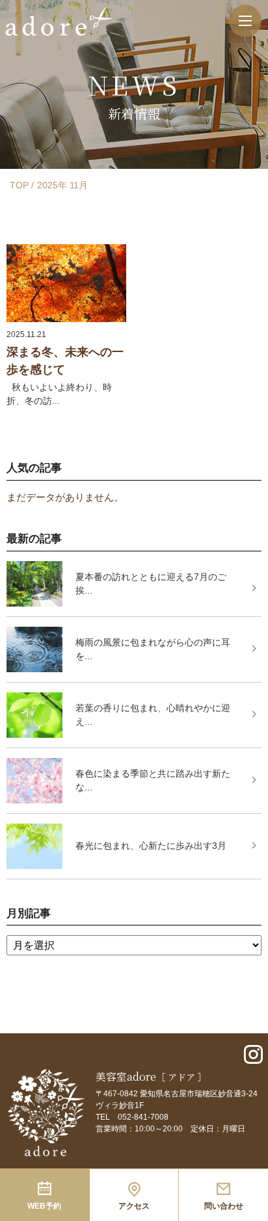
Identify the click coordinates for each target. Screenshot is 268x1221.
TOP (19, 185)
